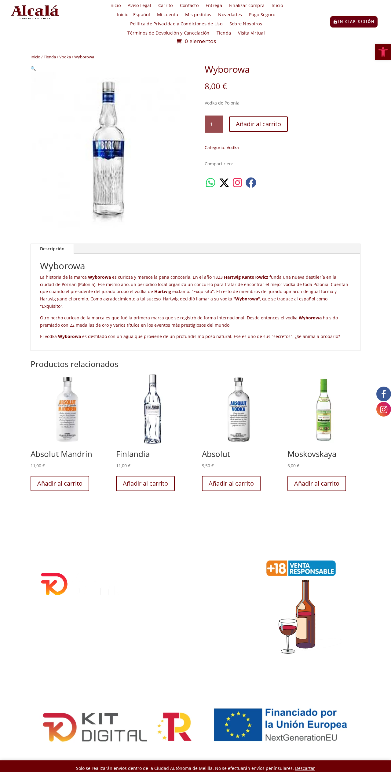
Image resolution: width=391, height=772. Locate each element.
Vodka (65, 57)
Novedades (230, 15)
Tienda (224, 33)
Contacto (189, 5)
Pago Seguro (262, 15)
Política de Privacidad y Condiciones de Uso (176, 24)
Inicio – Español (133, 15)
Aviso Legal (139, 5)
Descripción (52, 249)
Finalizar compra (247, 5)
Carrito (165, 5)
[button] (383, 52)
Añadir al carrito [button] (59, 483)
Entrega (214, 5)
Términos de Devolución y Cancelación (168, 33)
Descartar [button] (305, 768)
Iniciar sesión (356, 21)
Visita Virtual (251, 33)
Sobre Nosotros (245, 24)
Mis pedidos (198, 15)
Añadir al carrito (258, 124)
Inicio (115, 5)
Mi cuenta (167, 15)
